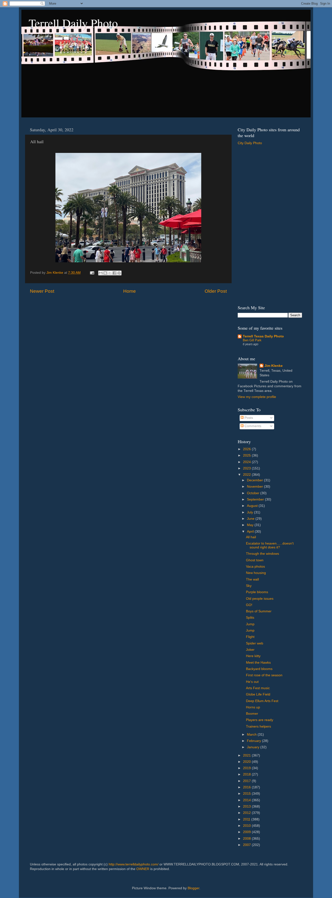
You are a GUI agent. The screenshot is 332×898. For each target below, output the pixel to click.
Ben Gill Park (252, 340)
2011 (247, 819)
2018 (247, 774)
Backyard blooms (259, 669)
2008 (247, 838)
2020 (247, 762)
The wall (252, 579)
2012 (247, 813)
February (254, 741)
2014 (247, 800)
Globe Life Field (258, 694)
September (256, 499)
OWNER (142, 869)
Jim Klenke (273, 366)
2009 (247, 832)
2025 (247, 455)
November (255, 486)
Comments (252, 426)
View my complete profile (257, 397)
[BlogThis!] (105, 273)
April (251, 531)
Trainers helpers (258, 726)
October (253, 493)
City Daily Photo (250, 143)
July (250, 512)
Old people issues (259, 598)
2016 (247, 787)
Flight (250, 637)
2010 (247, 826)
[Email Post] (91, 272)
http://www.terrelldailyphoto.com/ (133, 864)
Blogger (193, 888)
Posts (248, 418)
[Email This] (100, 273)
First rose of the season (264, 675)
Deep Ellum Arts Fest (262, 701)
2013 (247, 806)
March (252, 734)
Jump (250, 624)
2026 (247, 449)
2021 (247, 755)
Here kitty (253, 656)
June (251, 518)
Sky (249, 586)
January (253, 747)
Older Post (216, 291)
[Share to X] (109, 273)
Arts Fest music (258, 688)
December (255, 480)
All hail (251, 537)
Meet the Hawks (258, 662)
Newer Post (42, 291)
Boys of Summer (258, 611)
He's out (252, 682)
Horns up (253, 707)
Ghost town (254, 560)
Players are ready (259, 720)
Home (129, 291)
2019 (247, 768)
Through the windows (262, 553)
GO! (249, 605)
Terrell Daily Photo (73, 23)
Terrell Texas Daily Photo (263, 336)
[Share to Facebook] (114, 273)
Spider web (254, 643)
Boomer (252, 713)
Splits (250, 617)
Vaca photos (255, 566)
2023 (247, 468)
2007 (247, 845)
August (253, 506)
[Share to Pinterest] (119, 273)
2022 (247, 474)
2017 (247, 781)
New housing (256, 573)
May (250, 525)
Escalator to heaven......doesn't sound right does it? (270, 545)
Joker (250, 649)
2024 (247, 462)
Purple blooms (257, 592)
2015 (247, 793)
